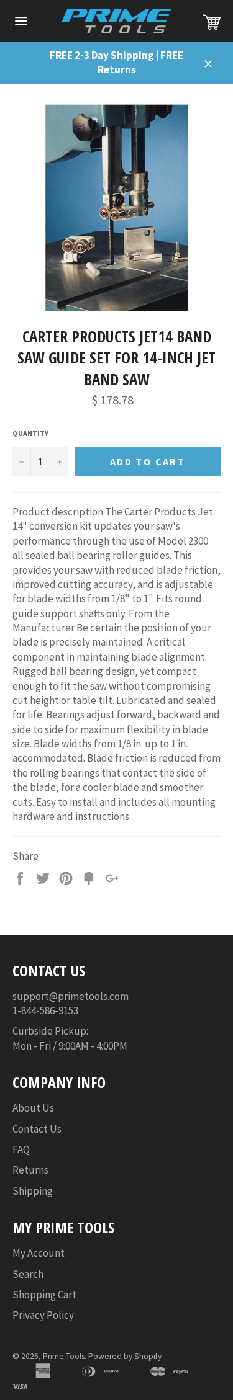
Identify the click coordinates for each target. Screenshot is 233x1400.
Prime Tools (64, 1356)
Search (27, 1274)
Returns (30, 1170)
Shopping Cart (44, 1294)
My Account (38, 1253)
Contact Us (37, 1129)
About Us (33, 1108)
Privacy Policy (43, 1315)
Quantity (30, 433)
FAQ (21, 1149)
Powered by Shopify (125, 1356)
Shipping (32, 1191)
